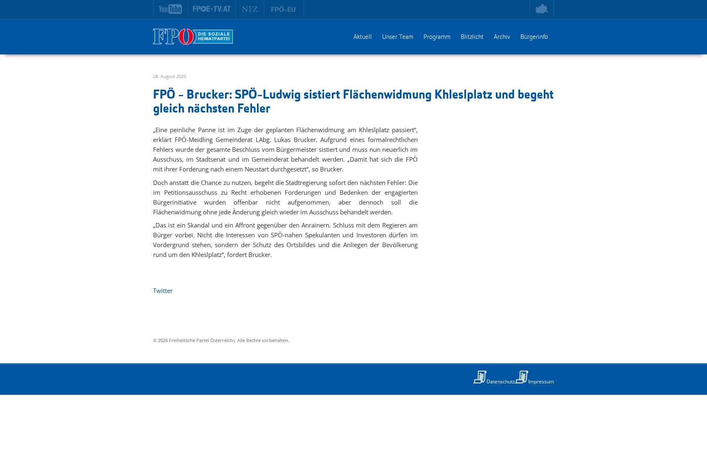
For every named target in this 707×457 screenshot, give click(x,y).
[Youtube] (170, 9)
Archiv (502, 37)
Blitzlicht (472, 37)
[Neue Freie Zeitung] (250, 9)
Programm (436, 37)
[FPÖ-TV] (212, 9)
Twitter (163, 290)
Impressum (541, 381)
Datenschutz (500, 381)
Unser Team (397, 37)
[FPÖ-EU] (284, 9)
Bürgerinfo (534, 37)
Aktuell (363, 37)
